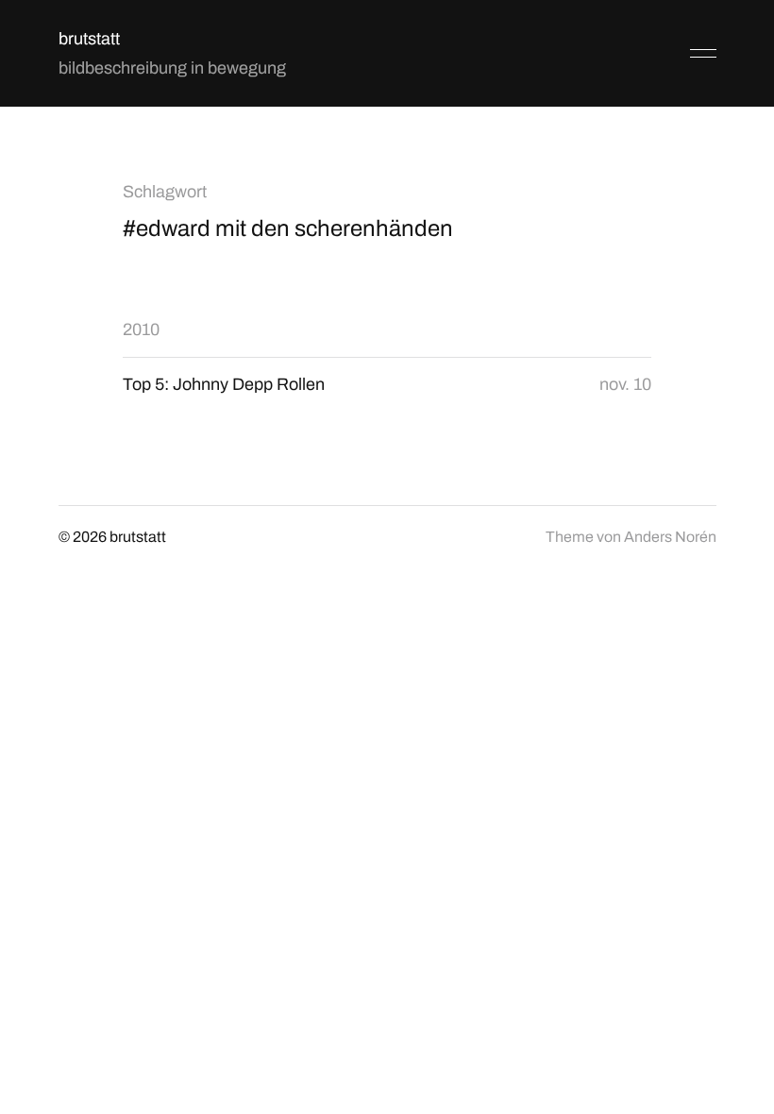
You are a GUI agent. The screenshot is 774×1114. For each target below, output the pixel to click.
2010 (141, 329)
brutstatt (89, 38)
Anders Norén (670, 537)
